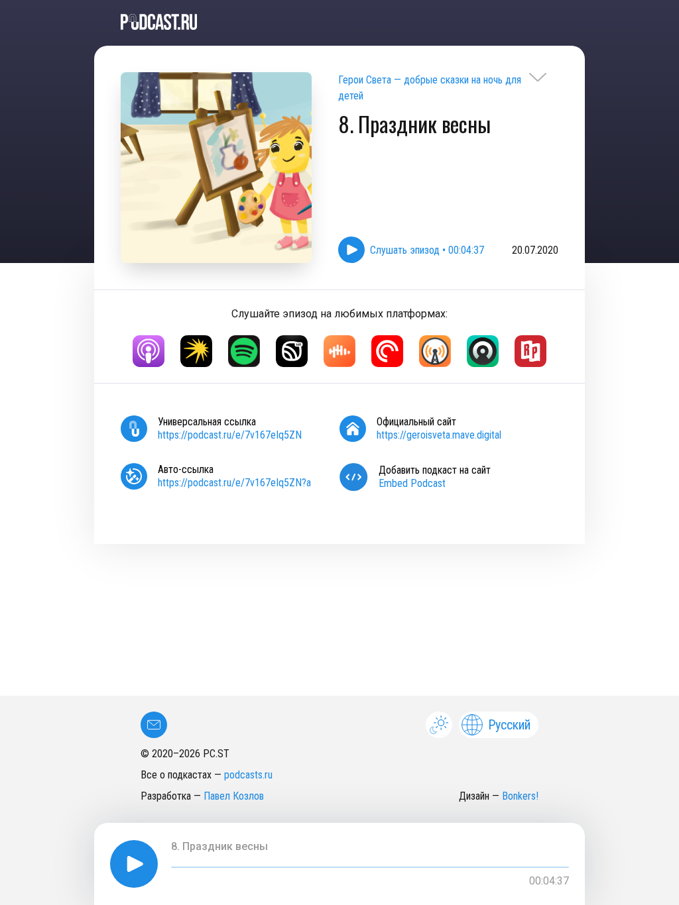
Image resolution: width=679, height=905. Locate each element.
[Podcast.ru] (339, 22)
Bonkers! (520, 796)
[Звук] (292, 351)
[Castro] (483, 351)
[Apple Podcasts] (148, 351)
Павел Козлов (234, 796)
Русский (509, 725)
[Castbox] (339, 351)
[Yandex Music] (196, 351)
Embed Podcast (412, 483)
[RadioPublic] (530, 351)
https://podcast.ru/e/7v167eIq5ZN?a (234, 482)
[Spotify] (244, 351)
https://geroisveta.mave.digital (439, 435)
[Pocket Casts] (387, 351)
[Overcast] (435, 351)
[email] (154, 725)
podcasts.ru (248, 775)
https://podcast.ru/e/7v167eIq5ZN (230, 435)
